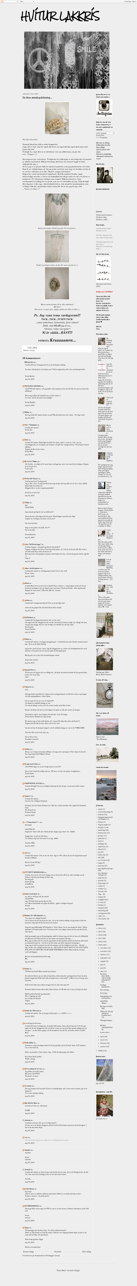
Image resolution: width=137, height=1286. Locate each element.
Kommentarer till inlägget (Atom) (47, 1256)
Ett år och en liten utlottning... (109, 429)
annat (100, 809)
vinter (100, 916)
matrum (101, 866)
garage (100, 836)
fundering (101, 830)
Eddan (26, 639)
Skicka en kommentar (33, 1247)
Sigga (26, 1228)
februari (103, 1043)
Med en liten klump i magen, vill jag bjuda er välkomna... (105, 510)
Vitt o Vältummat (30, 425)
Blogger (77, 1270)
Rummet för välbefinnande (33, 915)
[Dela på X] (32, 348)
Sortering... (104, 993)
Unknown (27, 687)
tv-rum (100, 902)
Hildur (26, 412)
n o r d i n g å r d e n (31, 1023)
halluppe (101, 844)
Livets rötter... (105, 1032)
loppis (100, 863)
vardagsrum (102, 913)
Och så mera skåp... (108, 561)
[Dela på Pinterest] (36, 348)
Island (100, 849)
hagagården (28, 670)
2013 (100, 932)
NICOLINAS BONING (32, 386)
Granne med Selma (31, 764)
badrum (101, 815)
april (102, 1036)
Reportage (102, 883)
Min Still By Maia (30, 1103)
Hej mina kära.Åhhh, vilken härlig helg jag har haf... (105, 978)
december (104, 948)
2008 (100, 1051)
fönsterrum (102, 833)
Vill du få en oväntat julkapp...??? (109, 401)
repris (100, 886)
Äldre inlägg (86, 1252)
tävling (100, 905)
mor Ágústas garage (105, 868)
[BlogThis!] (30, 348)
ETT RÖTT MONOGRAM (34, 872)
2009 (100, 945)
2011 (100, 938)
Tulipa (26, 502)
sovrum (100, 891)
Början (100, 822)
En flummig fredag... (109, 340)
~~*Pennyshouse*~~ (32, 822)
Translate (103, 138)
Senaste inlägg (28, 1252)
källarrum (101, 855)
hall (99, 841)
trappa (100, 897)
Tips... (100, 894)
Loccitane (27, 1086)
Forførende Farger (31, 479)
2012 (100, 935)
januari (103, 1046)
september (104, 958)
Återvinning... (105, 990)
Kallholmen (28, 617)
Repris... (109, 482)
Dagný (26, 969)
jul (99, 852)
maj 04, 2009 (29, 379)
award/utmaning (104, 812)
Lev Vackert (102, 860)
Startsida (57, 1252)
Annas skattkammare (32, 568)
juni (102, 968)
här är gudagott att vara (33, 1069)
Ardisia (27, 600)
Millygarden (28, 362)
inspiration (102, 846)
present (101, 880)
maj (102, 971)
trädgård (101, 900)
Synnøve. (27, 796)
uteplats (101, 908)
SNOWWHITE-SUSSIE (33, 783)
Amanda (27, 1150)
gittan (26, 583)
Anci (26, 853)
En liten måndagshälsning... (106, 1027)
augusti (103, 961)
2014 (100, 928)
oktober (103, 955)
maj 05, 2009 (29, 1143)
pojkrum (101, 878)
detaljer (32, 350)
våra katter (102, 919)
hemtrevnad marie (30, 894)
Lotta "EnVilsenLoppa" (32, 544)
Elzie (26, 440)
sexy (26, 1137)
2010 (100, 942)
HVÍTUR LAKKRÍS (60, 15)
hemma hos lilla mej (31, 1011)
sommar (101, 889)
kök (99, 857)
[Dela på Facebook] (34, 348)
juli (101, 965)
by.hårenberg (29, 1189)
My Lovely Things (30, 461)
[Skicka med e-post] (28, 348)
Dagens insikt (103, 825)
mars (102, 1040)
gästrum (101, 838)
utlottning (102, 911)
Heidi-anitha (28, 1043)
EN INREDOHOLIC (31, 1206)
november (104, 951)
